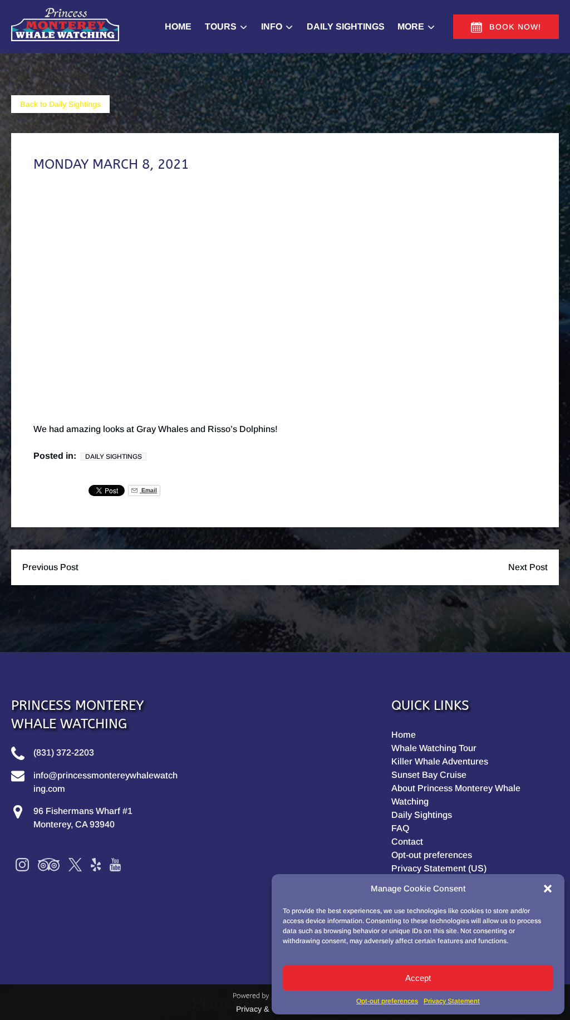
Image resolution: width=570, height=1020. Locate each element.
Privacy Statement (452, 1001)
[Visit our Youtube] (115, 864)
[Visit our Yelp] (96, 864)
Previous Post (50, 567)
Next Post (528, 567)
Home (178, 26)
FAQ (400, 828)
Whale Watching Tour (433, 748)
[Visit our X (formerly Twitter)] (75, 864)
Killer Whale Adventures (439, 761)
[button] (547, 888)
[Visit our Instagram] (22, 864)
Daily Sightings (346, 26)
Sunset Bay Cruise (428, 774)
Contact (407, 841)
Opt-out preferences (387, 1001)
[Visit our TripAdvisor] (49, 864)
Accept (418, 978)
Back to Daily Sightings (60, 104)
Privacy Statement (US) (439, 868)
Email (148, 490)
